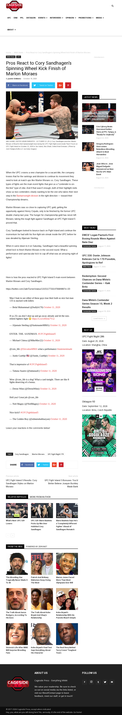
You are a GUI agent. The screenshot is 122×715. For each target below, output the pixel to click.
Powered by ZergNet (36, 547)
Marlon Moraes (38, 454)
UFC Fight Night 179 (56, 454)
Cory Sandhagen (22, 454)
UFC (9, 17)
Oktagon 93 (88, 401)
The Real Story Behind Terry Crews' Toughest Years (66, 650)
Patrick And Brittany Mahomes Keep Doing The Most (41, 580)
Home (8, 52)
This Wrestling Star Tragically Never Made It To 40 (17, 580)
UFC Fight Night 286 (93, 336)
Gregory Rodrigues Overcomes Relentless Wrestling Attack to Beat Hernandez (105, 149)
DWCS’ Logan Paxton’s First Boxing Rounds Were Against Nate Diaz (98, 238)
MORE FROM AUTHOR (40, 497)
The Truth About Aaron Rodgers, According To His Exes (16, 615)
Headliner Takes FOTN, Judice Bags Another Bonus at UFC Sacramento (99, 116)
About (10, 29)
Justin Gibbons (14, 78)
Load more (98, 318)
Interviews (55, 17)
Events (41, 17)
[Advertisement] (61, 42)
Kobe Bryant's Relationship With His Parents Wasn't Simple (66, 615)
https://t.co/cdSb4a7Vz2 (43, 318)
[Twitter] (105, 682)
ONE (16, 17)
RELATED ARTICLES (17, 497)
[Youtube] (112, 682)
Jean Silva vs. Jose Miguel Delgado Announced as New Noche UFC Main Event (105, 169)
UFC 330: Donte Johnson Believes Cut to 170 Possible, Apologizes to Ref (99, 259)
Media (99, 17)
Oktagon (31, 17)
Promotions (85, 17)
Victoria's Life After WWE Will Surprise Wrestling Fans (17, 650)
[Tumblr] (98, 682)
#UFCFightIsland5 (47, 334)
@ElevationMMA (28, 349)
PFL (22, 17)
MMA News (11, 57)
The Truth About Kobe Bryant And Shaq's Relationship (40, 615)
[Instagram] (91, 682)
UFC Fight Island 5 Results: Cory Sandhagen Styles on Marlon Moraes (21, 483)
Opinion (70, 17)
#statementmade (64, 349)
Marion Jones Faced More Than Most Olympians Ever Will (65, 580)
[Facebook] (84, 682)
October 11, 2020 (52, 307)
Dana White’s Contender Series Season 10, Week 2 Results (97, 304)
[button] (112, 4)
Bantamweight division (27, 195)
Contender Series (89, 246)
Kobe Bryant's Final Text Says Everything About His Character (41, 650)
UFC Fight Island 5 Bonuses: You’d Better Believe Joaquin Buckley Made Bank (61, 483)
